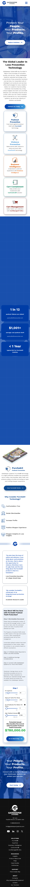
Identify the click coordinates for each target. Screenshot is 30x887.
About (15, 875)
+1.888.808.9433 (15, 823)
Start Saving (14, 785)
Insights (15, 856)
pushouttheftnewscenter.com (15, 318)
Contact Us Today (14, 106)
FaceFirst (15, 843)
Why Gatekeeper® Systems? (15, 880)
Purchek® (15, 840)
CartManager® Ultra (15, 850)
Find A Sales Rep (15, 871)
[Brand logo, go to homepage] (9, 4)
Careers (15, 882)
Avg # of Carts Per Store (12, 698)
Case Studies (15, 863)
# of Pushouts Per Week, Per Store (14, 705)
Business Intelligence (15, 845)
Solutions (15, 838)
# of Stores (8, 690)
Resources (15, 854)
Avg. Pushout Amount (11, 713)
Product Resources (15, 858)
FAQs (15, 861)
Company (15, 878)
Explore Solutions (14, 42)
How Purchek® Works (14, 488)
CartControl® (15, 847)
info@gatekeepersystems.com (15, 826)
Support (15, 869)
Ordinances (15, 865)
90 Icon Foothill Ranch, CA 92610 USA (15, 818)
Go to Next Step (14, 738)
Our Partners (15, 885)
